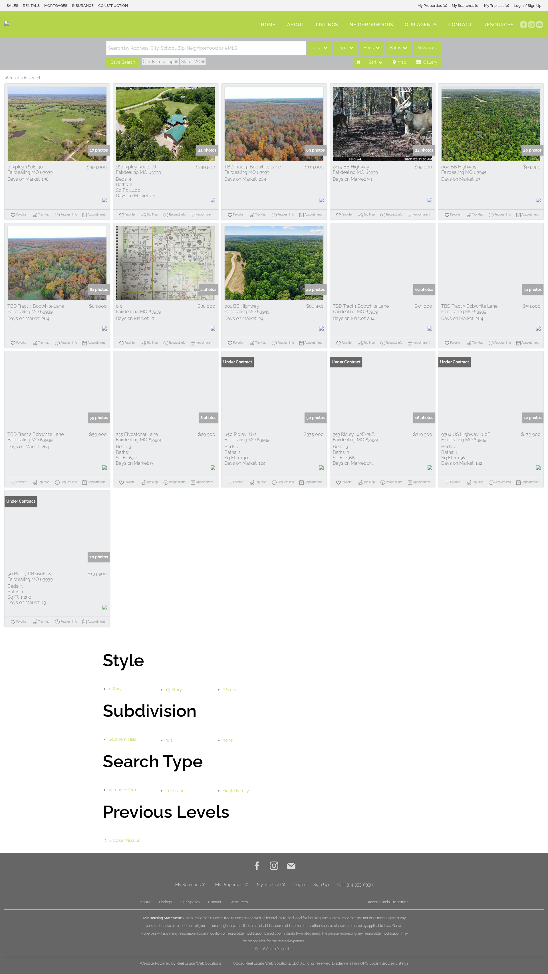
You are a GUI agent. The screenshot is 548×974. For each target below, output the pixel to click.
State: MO (190, 61)
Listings (327, 24)
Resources (498, 24)
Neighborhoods (371, 24)
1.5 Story (174, 689)
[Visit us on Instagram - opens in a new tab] (531, 24)
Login (299, 884)
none (228, 740)
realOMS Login (366, 963)
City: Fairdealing (158, 61)
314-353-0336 (360, 884)
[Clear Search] (358, 62)
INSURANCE (83, 5)
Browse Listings (395, 963)
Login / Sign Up (527, 5)
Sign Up (321, 884)
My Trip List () (496, 5)
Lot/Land (175, 790)
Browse (124, 840)
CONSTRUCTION (113, 5)
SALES (12, 5)
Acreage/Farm (123, 789)
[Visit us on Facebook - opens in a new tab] (523, 24)
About (296, 24)
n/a (169, 740)
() (432, 5)
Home (268, 24)
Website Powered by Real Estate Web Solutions (180, 963)
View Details (57, 124)
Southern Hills (122, 739)
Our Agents (421, 24)
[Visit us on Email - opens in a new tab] (539, 24)
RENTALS (31, 5)
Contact (460, 24)
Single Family (236, 790)
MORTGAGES (55, 5)
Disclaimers (341, 963)
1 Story (115, 688)
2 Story (229, 689)
